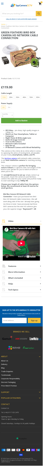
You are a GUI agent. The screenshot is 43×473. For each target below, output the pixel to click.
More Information (16, 272)
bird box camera (11, 158)
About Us (4, 361)
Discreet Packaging (8, 382)
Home (3, 24)
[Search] (39, 13)
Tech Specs (13, 289)
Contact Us (5, 408)
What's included (15, 278)
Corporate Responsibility (10, 378)
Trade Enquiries (7, 371)
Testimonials (6, 375)
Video (10, 221)
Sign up (34, 320)
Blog (2, 368)
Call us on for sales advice (21, 19)
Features (12, 266)
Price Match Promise (9, 386)
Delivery (4, 364)
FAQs (10, 283)
